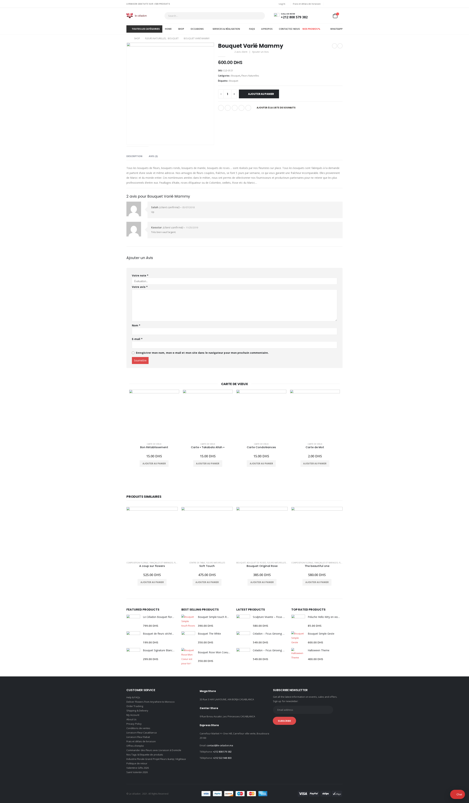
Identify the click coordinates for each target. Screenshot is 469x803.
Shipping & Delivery (137, 710)
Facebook (221, 108)
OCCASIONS (197, 28)
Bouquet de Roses (256, 562)
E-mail (137, 339)
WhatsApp (336, 28)
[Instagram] (340, 3)
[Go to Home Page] (127, 38)
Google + (241, 108)
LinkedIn (235, 108)
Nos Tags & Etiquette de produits (144, 754)
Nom (136, 325)
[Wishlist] (326, 15)
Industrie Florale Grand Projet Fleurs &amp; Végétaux (156, 759)
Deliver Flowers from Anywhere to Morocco (150, 701)
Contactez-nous (289, 28)
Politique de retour (136, 763)
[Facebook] (328, 3)
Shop (181, 28)
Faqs (252, 28)
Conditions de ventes (138, 728)
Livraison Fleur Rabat (138, 737)
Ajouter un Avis (260, 51)
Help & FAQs (133, 697)
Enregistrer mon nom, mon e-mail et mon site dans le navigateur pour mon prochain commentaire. (202, 352)
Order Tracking (134, 706)
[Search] (260, 15)
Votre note (140, 275)
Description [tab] (134, 156)
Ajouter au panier (261, 94)
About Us (131, 719)
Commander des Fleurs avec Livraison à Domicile (153, 750)
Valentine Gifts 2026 (137, 767)
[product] (154, 415)
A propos (266, 28)
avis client (240, 51)
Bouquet (235, 75)
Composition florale (137, 562)
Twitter (228, 108)
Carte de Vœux (154, 444)
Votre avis (140, 287)
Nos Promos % (311, 28)
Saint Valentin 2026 (137, 772)
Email (248, 108)
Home (168, 28)
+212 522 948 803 (222, 758)
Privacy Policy (134, 723)
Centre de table (197, 562)
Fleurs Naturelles (250, 75)
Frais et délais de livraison (307, 3)
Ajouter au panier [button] (154, 463)
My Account (132, 715)
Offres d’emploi (135, 745)
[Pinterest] (334, 3)
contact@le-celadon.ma (220, 745)
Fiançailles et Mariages (161, 562)
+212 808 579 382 (222, 751)
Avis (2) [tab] (153, 156)
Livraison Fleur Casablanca (141, 732)
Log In (282, 3)
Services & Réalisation (226, 28)
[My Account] (317, 15)
